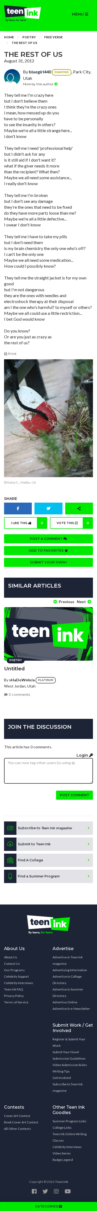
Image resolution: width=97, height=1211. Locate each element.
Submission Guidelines (69, 1058)
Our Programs (14, 970)
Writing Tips (61, 1071)
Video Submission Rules (70, 1065)
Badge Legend (63, 1160)
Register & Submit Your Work (69, 1042)
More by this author (38, 84)
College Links (62, 1128)
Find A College (30, 860)
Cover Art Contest (17, 1116)
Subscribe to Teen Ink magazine (68, 1087)
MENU (78, 14)
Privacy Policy (14, 996)
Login (83, 755)
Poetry (29, 37)
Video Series (62, 1153)
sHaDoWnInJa (22, 680)
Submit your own (48, 562)
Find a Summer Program (39, 876)
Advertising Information (70, 970)
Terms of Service (16, 1002)
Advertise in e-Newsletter (71, 1009)
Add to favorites (46, 550)
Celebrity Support (16, 976)
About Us (10, 957)
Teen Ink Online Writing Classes (69, 1137)
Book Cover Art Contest (21, 1122)
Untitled (14, 669)
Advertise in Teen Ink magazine (68, 960)
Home (9, 37)
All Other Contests (17, 1129)
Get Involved (62, 1078)
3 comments (19, 695)
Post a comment (46, 539)
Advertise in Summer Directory (68, 992)
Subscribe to (45, 828)
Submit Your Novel (66, 1052)
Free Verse (53, 37)
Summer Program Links (69, 1121)
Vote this (73, 523)
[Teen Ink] (24, 13)
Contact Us (12, 964)
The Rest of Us (24, 43)
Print (11, 354)
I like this (27, 523)
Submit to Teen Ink (34, 844)
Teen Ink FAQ (13, 989)
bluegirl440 (40, 71)
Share (10, 498)
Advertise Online (65, 1002)
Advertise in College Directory (67, 979)
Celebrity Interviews (18, 983)
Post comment (74, 795)
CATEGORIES (47, 1206)
